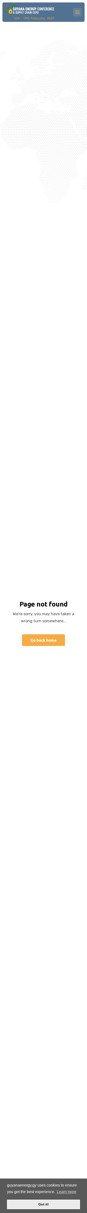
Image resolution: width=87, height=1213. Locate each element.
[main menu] (77, 12)
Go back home (43, 640)
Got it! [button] (43, 1204)
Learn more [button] (66, 1192)
